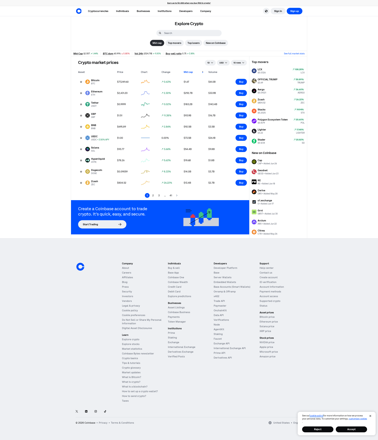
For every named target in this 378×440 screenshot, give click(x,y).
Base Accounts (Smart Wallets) (232, 286)
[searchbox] (192, 33)
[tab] (157, 43)
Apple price (266, 347)
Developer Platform (225, 267)
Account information (272, 286)
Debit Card (174, 291)
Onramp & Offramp (225, 291)
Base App (173, 272)
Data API (219, 315)
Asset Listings (176, 307)
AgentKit (219, 329)
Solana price (267, 326)
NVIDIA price (267, 342)
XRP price (265, 331)
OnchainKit (220, 310)
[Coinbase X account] (77, 412)
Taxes (125, 400)
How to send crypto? (134, 396)
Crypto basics (130, 358)
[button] (123, 11)
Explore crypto (130, 339)
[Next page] (176, 195)
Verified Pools (176, 356)
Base (216, 272)
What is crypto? (131, 381)
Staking (172, 337)
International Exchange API (230, 348)
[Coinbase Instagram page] (95, 412)
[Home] (79, 11)
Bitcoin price (267, 316)
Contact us (266, 272)
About (125, 267)
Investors (127, 296)
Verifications (221, 319)
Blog (124, 282)
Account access (269, 296)
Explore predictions (179, 296)
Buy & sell (174, 267)
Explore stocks (131, 344)
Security (127, 291)
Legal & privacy (131, 305)
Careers (126, 272)
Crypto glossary (131, 367)
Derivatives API (223, 357)
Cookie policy (130, 310)
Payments (174, 316)
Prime (171, 332)
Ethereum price (269, 321)
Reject (317, 429)
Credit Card (174, 286)
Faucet (218, 338)
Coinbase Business (179, 312)
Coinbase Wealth (178, 282)
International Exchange (181, 347)
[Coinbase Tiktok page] (105, 412)
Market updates (131, 372)
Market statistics (132, 348)
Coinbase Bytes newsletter (138, 353)
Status (263, 305)
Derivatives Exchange (180, 351)
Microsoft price (269, 351)
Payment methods (270, 291)
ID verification (268, 282)
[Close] (370, 416)
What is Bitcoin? (131, 377)
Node (217, 324)
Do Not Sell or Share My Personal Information (142, 321)
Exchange (173, 342)
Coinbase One (176, 277)
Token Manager (177, 321)
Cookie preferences (133, 315)
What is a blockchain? (134, 386)
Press (125, 286)
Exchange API (222, 343)
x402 (216, 296)
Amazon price (268, 356)
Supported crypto (270, 300)
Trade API (219, 300)
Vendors (127, 300)
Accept (351, 429)
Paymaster (220, 305)
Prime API (219, 352)
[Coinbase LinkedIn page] (86, 412)
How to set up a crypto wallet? (140, 391)
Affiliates (127, 277)
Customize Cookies (358, 418)
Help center (267, 267)
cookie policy (316, 415)
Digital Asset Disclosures (137, 328)
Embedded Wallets (225, 282)
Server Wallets (223, 277)
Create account (269, 277)
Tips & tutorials (131, 362)
